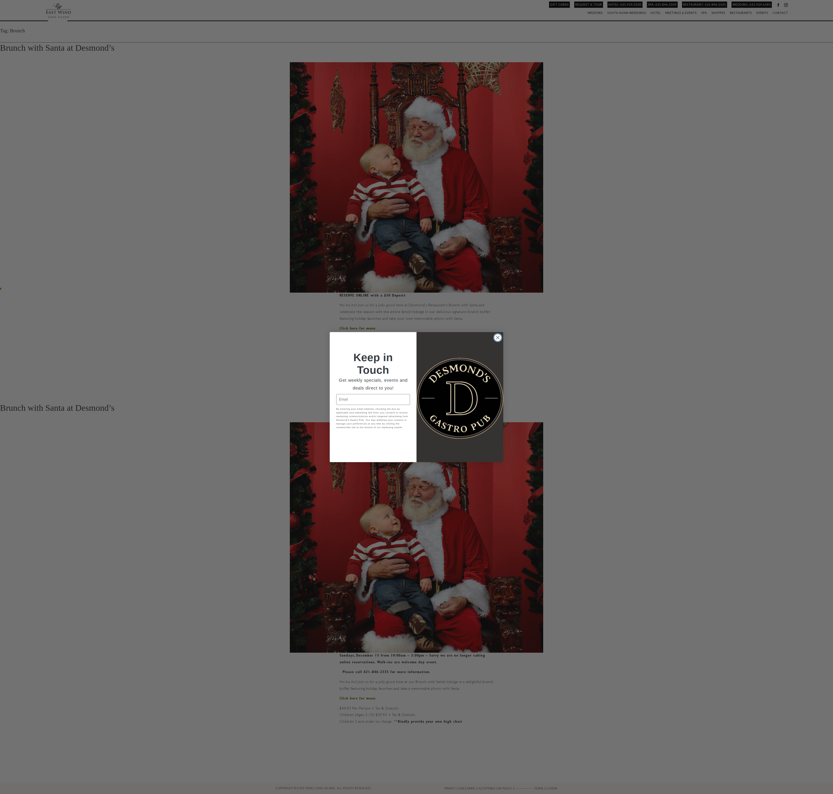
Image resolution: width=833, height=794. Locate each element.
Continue (373, 437)
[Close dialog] (498, 337)
